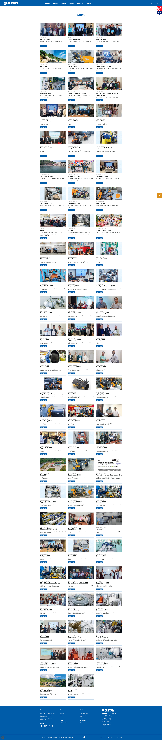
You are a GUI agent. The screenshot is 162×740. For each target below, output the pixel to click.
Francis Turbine (84, 713)
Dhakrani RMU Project (48, 529)
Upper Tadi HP (101, 259)
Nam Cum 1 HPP (46, 148)
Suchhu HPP (44, 637)
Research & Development (46, 718)
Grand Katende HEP (75, 39)
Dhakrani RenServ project (77, 93)
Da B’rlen (43, 66)
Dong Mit (43, 475)
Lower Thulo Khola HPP (104, 66)
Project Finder (63, 722)
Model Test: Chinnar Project (50, 583)
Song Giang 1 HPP (74, 529)
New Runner (72, 259)
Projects (62, 720)
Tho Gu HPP (100, 340)
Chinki (98, 421)
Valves (81, 718)
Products (82, 710)
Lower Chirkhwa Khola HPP (78, 583)
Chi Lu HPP (72, 556)
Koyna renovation (74, 637)
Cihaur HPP (100, 121)
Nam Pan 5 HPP (74, 421)
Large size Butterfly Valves (106, 148)
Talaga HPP (44, 340)
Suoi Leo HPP (101, 39)
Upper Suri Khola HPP (48, 502)
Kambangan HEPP (75, 475)
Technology (43, 719)
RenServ (62, 713)
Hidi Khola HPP (101, 448)
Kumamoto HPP (102, 664)
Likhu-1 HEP (44, 367)
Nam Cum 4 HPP (46, 313)
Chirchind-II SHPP (74, 367)
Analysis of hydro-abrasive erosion (109, 475)
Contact (82, 722)
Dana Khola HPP (102, 176)
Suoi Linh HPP (101, 556)
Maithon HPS (45, 39)
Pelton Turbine (83, 712)
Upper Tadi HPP (46, 448)
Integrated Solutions (75, 148)
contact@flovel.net (109, 726)
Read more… (43, 46)
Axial (81, 716)
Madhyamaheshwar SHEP (105, 286)
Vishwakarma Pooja (103, 230)
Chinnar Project (73, 610)
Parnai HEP (72, 394)
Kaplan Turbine (83, 715)
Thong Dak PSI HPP (47, 203)
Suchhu (71, 230)
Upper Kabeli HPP (74, 340)
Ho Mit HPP (72, 66)
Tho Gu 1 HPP (101, 367)
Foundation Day (74, 176)
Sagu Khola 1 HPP (46, 286)
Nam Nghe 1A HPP (75, 502)
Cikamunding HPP (102, 313)
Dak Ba (70, 691)
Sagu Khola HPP (74, 203)
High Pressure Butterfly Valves (51, 394)
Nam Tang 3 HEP (46, 421)
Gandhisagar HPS (46, 176)
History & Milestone (45, 712)
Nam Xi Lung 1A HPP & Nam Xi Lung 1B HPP (107, 94)
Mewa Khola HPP (74, 313)
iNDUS (61, 715)
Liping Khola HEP (102, 394)
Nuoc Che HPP (45, 93)
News (61, 723)
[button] (3, 737)
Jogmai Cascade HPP (48, 664)
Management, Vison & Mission (47, 713)
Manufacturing (43, 716)
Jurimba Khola (45, 121)
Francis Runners (102, 637)
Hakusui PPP (101, 529)
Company (42, 710)
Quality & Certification (45, 715)
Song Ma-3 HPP (46, 691)
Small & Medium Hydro (65, 712)
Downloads (83, 720)
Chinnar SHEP (45, 259)
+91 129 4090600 (109, 723)
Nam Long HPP (73, 448)
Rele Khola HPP (102, 203)
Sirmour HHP (73, 664)
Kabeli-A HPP (45, 556)
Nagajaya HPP (73, 286)
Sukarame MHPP (102, 610)
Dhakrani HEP (45, 230)
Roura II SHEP (73, 121)
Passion (62, 710)
